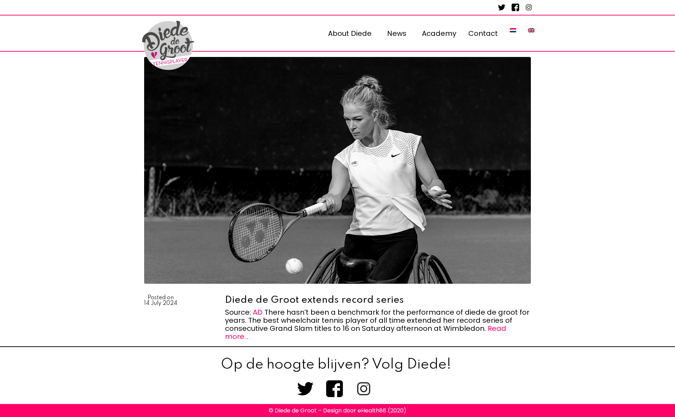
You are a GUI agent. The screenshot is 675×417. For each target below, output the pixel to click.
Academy (439, 33)
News (396, 33)
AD (258, 312)
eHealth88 (372, 410)
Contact (483, 33)
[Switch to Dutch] (513, 30)
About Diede (350, 33)
